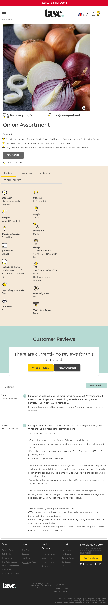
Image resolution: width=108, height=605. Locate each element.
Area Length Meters (14, 176)
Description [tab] (26, 173)
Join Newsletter (91, 558)
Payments (59, 584)
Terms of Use (60, 591)
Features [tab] (9, 173)
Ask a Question (96, 385)
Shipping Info (19, 115)
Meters (95, 169)
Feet (103, 169)
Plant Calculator (14, 162)
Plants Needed (81, 176)
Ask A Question (67, 367)
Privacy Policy (61, 588)
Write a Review (40, 367)
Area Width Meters (48, 176)
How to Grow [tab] (44, 173)
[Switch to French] (80, 14)
